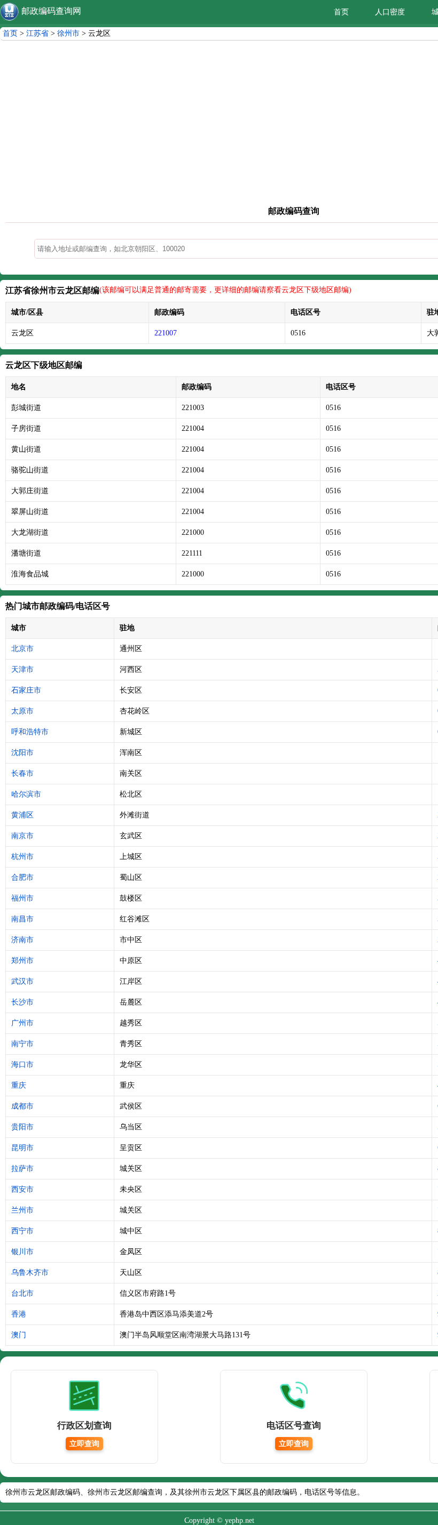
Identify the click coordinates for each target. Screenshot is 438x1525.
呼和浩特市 (30, 732)
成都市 (22, 1106)
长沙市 (22, 1002)
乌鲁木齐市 (30, 1273)
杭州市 (22, 857)
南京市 (22, 836)
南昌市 (22, 919)
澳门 (18, 1335)
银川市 (22, 1252)
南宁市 (22, 1044)
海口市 (22, 1065)
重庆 (18, 1085)
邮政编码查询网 (51, 10)
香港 (18, 1314)
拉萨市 (22, 1169)
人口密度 (390, 12)
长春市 (22, 773)
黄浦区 (22, 815)
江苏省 (37, 33)
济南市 (22, 940)
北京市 (22, 649)
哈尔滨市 (26, 794)
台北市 (22, 1293)
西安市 (22, 1189)
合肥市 (22, 877)
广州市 (22, 1023)
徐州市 (68, 33)
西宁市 (22, 1231)
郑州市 (22, 961)
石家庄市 (26, 690)
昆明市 (22, 1148)
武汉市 (22, 981)
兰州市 (22, 1210)
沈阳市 (22, 753)
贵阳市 (22, 1127)
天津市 (22, 669)
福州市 (22, 898)
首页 (341, 12)
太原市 (22, 711)
